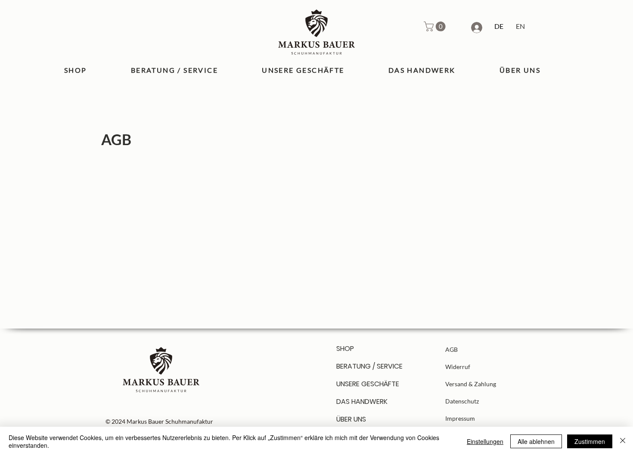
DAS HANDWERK (362, 401)
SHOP (345, 349)
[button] (436, 26)
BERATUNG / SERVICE (366, 366)
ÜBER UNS (351, 419)
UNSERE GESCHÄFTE (366, 384)
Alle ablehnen (536, 441)
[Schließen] (622, 441)
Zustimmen (589, 441)
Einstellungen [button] (485, 441)
